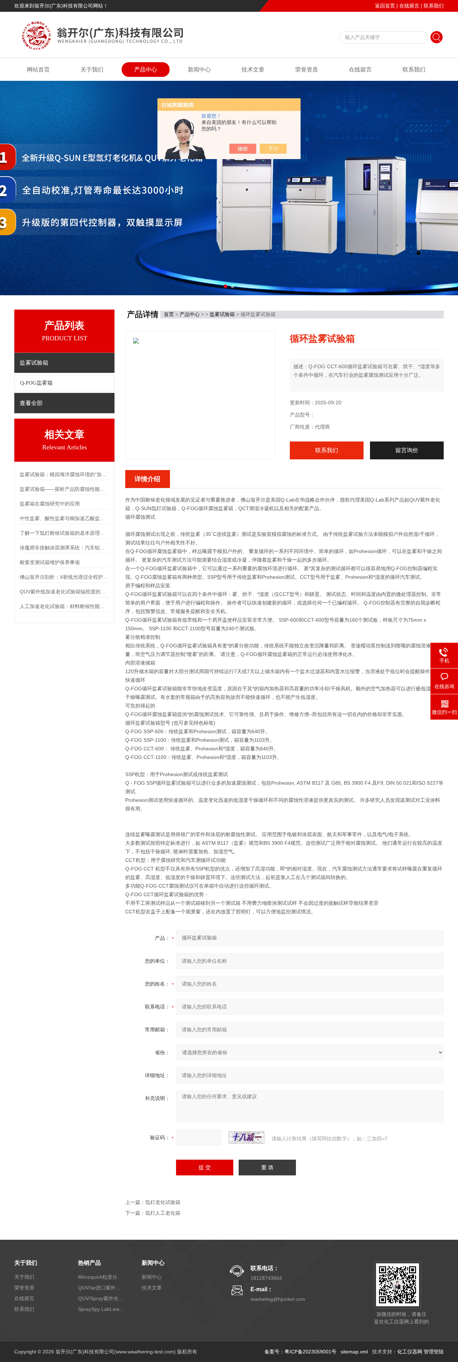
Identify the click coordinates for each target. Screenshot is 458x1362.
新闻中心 (199, 69)
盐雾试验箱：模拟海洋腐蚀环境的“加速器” (64, 474)
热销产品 (89, 1263)
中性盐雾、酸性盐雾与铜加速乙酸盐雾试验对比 (64, 518)
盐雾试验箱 (222, 314)
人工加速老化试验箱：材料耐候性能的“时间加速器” (64, 606)
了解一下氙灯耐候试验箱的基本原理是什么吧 (64, 533)
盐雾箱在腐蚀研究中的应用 (50, 504)
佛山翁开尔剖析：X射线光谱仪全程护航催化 (64, 577)
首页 (169, 314)
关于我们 (92, 69)
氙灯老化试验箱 (162, 1202)
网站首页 (38, 69)
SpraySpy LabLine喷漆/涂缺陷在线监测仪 (101, 1309)
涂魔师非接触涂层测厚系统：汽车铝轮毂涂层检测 (64, 548)
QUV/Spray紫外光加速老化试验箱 (101, 1298)
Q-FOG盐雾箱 (36, 383)
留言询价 (406, 450)
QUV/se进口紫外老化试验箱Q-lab (101, 1288)
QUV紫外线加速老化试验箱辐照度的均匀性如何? (64, 591)
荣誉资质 (306, 69)
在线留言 (409, 6)
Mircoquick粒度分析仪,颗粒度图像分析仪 (101, 1277)
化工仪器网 (409, 1351)
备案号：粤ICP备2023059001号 (300, 1351)
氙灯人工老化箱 (162, 1213)
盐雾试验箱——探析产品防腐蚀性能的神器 (64, 489)
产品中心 (145, 69)
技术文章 (253, 69)
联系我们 (434, 6)
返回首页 (385, 6)
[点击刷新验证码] (246, 1137)
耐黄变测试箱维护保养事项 (50, 562)
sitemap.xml (354, 1351)
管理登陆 (434, 1351)
